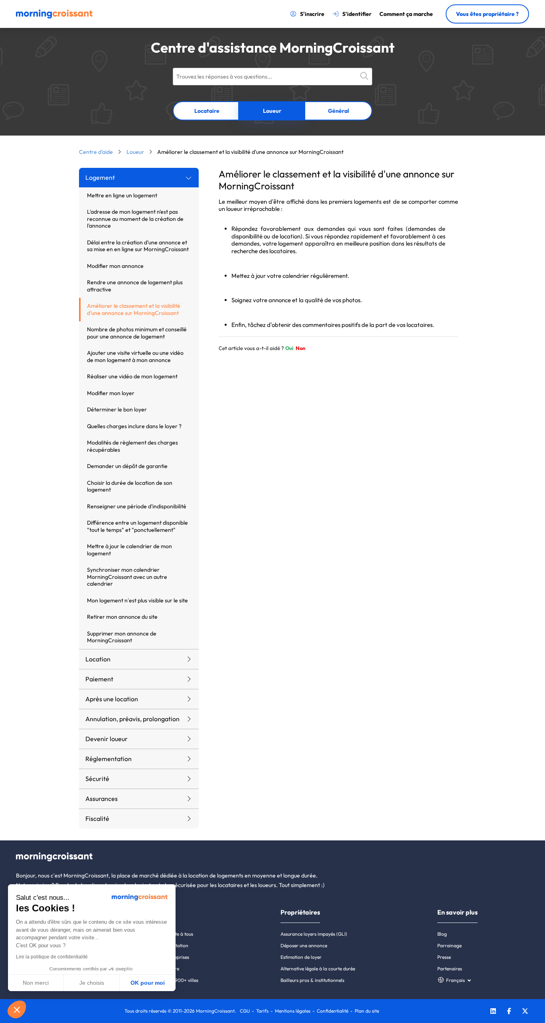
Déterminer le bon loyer (117, 409)
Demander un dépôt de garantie (127, 466)
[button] (16, 1009)
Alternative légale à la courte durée (317, 969)
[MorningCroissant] (54, 16)
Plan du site (367, 1011)
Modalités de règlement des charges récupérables (132, 446)
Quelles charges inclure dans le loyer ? (134, 426)
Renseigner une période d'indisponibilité (136, 506)
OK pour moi (147, 983)
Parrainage (449, 945)
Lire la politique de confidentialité (52, 957)
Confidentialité (332, 1011)
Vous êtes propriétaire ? (487, 14)
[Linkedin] (493, 1012)
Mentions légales (292, 1011)
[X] (525, 1012)
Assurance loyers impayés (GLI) (313, 934)
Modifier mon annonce (115, 266)
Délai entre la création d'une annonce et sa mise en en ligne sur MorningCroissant (138, 246)
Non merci (36, 983)
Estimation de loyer (301, 957)
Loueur (272, 110)
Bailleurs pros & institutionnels (312, 980)
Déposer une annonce (303, 945)
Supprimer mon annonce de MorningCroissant (121, 637)
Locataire (206, 110)
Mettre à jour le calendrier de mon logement (129, 550)
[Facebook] (509, 1012)
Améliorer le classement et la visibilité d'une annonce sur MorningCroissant (133, 309)
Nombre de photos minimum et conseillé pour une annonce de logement (137, 333)
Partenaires (449, 969)
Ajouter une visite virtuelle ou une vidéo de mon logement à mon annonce (135, 356)
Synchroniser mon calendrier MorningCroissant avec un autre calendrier (127, 576)
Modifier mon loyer (110, 393)
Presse (444, 957)
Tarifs (262, 1011)
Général (338, 110)
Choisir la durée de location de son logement (129, 486)
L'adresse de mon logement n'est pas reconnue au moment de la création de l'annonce (135, 218)
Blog (442, 934)
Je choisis (91, 983)
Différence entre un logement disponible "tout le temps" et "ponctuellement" (137, 526)
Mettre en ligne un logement (122, 195)
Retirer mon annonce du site (122, 616)
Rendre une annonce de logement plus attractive (135, 286)
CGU (245, 1011)
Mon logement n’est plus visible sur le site (137, 600)
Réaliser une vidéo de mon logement (132, 376)
